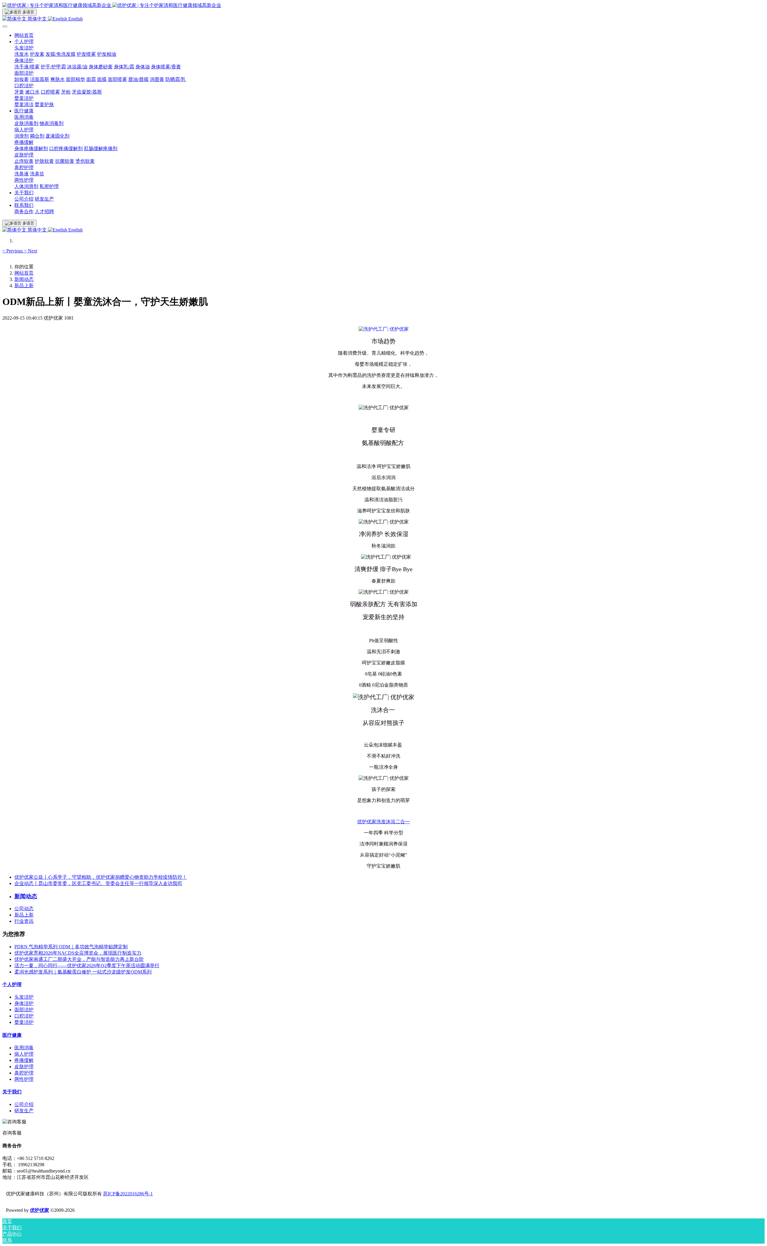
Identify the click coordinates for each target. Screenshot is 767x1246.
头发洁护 (24, 997)
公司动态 (24, 908)
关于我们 (12, 1091)
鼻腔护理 (24, 1072)
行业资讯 (24, 921)
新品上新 (24, 285)
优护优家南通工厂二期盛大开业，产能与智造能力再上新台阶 (79, 959)
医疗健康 (12, 1035)
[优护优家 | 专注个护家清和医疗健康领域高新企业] (383, 5)
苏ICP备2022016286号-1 (128, 1193)
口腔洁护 (24, 1015)
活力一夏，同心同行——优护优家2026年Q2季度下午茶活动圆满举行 (86, 965)
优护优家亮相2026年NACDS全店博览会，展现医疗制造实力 (77, 952)
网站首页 (24, 35)
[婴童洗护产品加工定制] (384, 329)
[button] (13, 250)
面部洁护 (24, 1009)
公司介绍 (24, 1104)
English (75, 18)
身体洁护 (24, 1003)
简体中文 (37, 18)
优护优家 (39, 1210)
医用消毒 (24, 1047)
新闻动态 (24, 279)
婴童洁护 (24, 1022)
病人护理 (24, 1054)
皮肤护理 (24, 1066)
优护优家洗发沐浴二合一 (383, 821)
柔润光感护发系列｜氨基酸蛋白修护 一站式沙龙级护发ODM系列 (83, 971)
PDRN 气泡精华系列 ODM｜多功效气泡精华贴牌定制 (71, 946)
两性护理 (24, 1079)
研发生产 (24, 1110)
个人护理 (12, 984)
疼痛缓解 (24, 1060)
